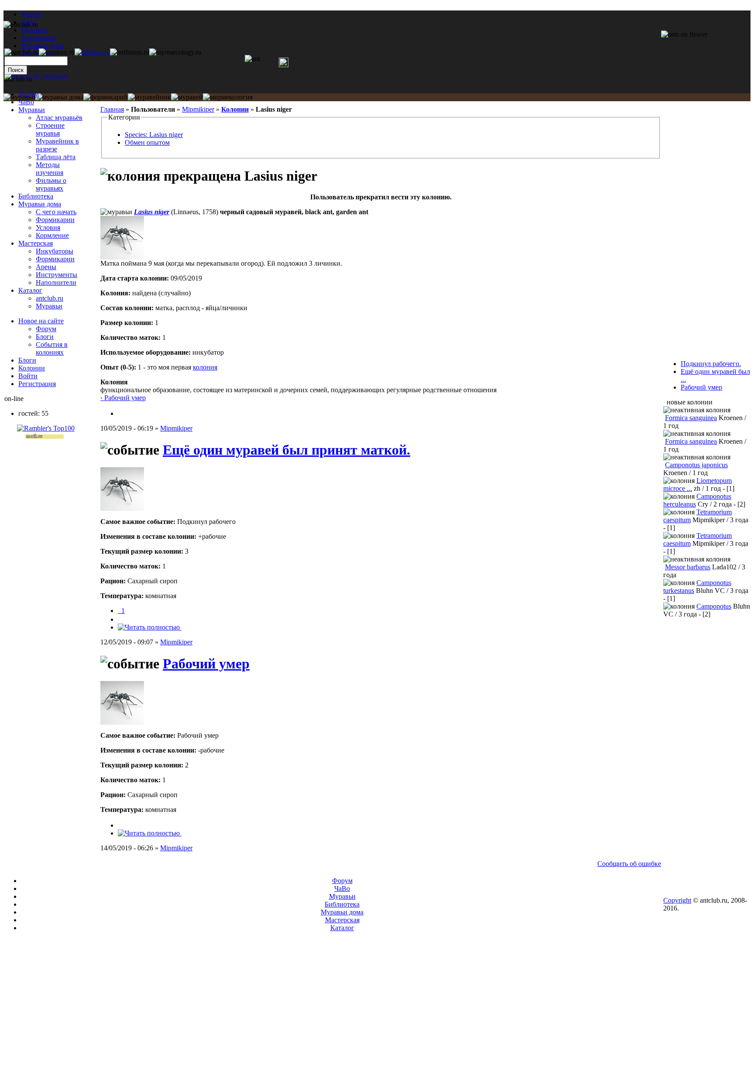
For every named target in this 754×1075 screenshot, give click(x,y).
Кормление (52, 235)
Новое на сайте (41, 321)
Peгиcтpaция (37, 383)
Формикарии (55, 219)
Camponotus (713, 606)
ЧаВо (26, 102)
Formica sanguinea (691, 417)
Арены (46, 266)
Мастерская (35, 243)
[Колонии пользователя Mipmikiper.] (121, 413)
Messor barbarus (687, 567)
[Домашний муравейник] (92, 52)
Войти (28, 376)
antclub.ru (49, 298)
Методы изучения (49, 168)
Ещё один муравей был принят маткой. (286, 450)
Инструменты (56, 274)
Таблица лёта (55, 157)
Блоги (45, 336)
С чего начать (56, 212)
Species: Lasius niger (154, 134)
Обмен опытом (147, 142)
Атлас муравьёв (59, 117)
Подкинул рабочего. (711, 363)
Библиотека (35, 196)
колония (205, 367)
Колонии (235, 109)
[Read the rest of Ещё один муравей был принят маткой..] (150, 627)
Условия (48, 227)
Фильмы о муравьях (51, 184)
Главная (112, 109)
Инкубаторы (54, 251)
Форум (31, 14)
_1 (121, 610)
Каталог (30, 290)
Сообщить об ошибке (629, 863)
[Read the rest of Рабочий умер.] (150, 833)
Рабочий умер (206, 663)
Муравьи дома (39, 204)
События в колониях (52, 348)
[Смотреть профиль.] (122, 257)
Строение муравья (50, 129)
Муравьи (31, 109)
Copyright (677, 900)
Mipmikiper (198, 109)
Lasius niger (151, 212)
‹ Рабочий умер (123, 397)
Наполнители (56, 282)
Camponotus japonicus (696, 465)
